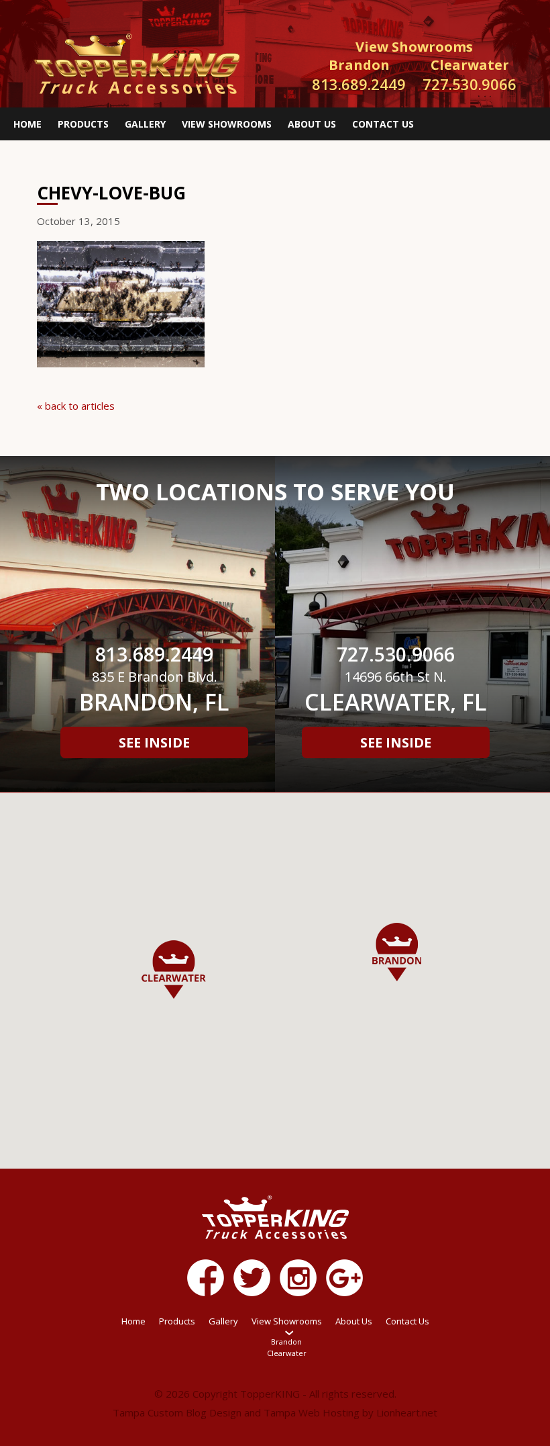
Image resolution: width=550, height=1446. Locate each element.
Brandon (286, 1342)
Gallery (145, 124)
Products (83, 124)
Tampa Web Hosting (312, 1412)
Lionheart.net (406, 1412)
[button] (173, 969)
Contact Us (383, 124)
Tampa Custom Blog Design (177, 1412)
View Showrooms (227, 124)
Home (27, 124)
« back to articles (76, 405)
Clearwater (287, 1353)
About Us (312, 124)
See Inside (154, 742)
